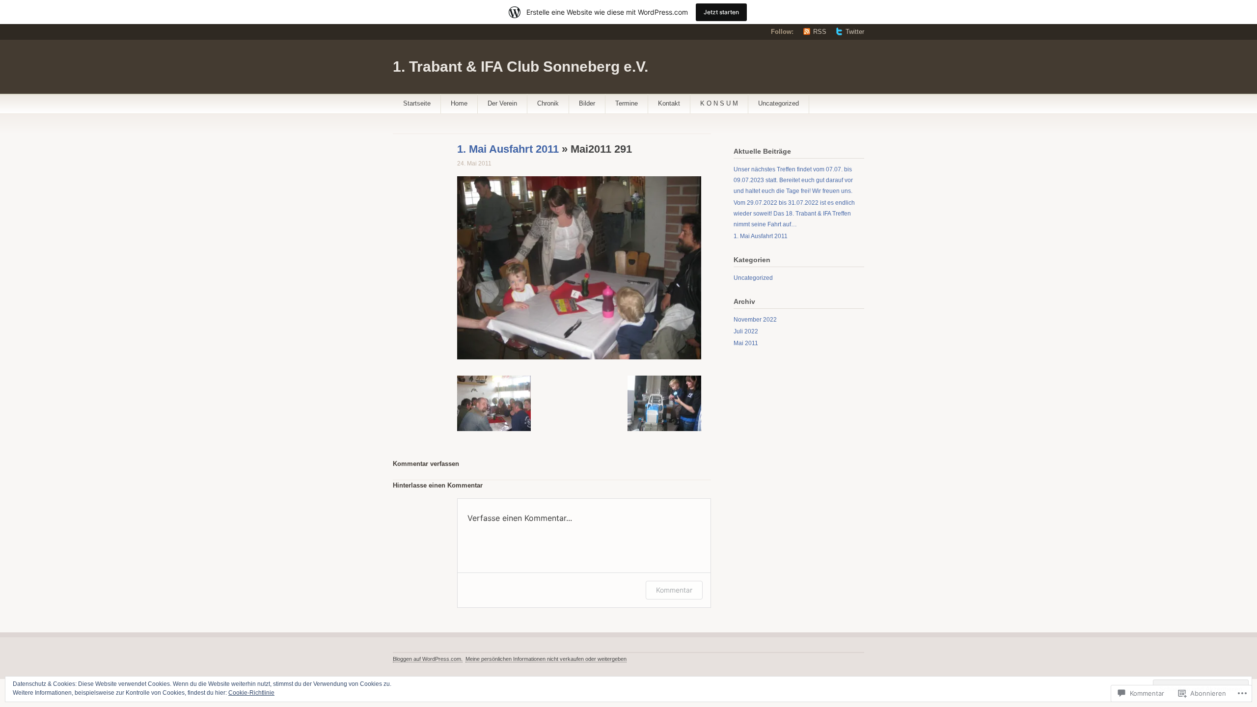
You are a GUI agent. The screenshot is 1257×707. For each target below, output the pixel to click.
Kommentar (674, 590)
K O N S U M (719, 103)
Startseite (417, 103)
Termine (626, 103)
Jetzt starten (721, 12)
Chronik (548, 103)
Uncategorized (778, 103)
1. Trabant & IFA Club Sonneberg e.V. (520, 66)
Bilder (587, 103)
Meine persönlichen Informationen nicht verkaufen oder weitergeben (546, 659)
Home (459, 103)
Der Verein (502, 103)
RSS (819, 31)
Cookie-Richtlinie (251, 692)
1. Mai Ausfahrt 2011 (508, 149)
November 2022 (755, 319)
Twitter (855, 31)
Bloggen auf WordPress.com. (428, 659)
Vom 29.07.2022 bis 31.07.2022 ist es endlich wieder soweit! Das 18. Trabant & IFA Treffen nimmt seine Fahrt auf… (794, 213)
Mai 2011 (746, 343)
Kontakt (669, 103)
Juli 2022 (746, 331)
